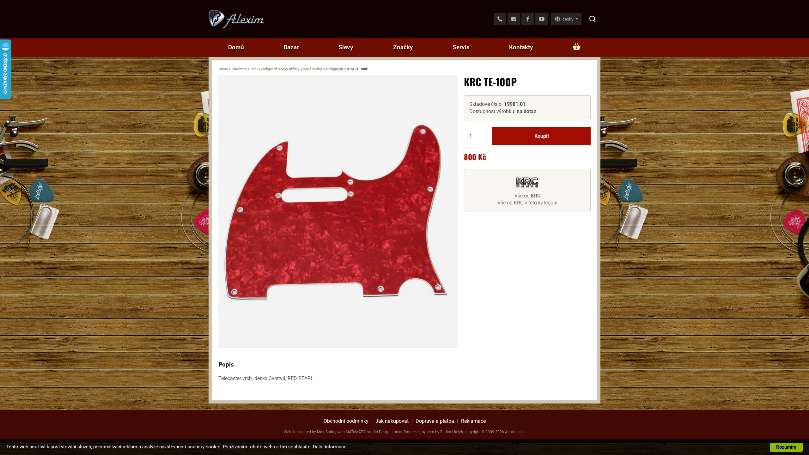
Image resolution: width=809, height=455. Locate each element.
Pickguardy (335, 69)
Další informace (329, 447)
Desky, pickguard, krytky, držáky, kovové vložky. (286, 69)
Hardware (239, 69)
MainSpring (327, 432)
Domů (236, 47)
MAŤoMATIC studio (362, 432)
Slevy (345, 47)
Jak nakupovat (392, 421)
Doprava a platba (435, 421)
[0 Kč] (576, 47)
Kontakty (521, 47)
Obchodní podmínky (346, 421)
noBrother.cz (409, 432)
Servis (461, 47)
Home (223, 69)
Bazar (291, 47)
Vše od (527, 196)
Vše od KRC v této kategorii (527, 203)
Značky (403, 47)
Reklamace (473, 421)
